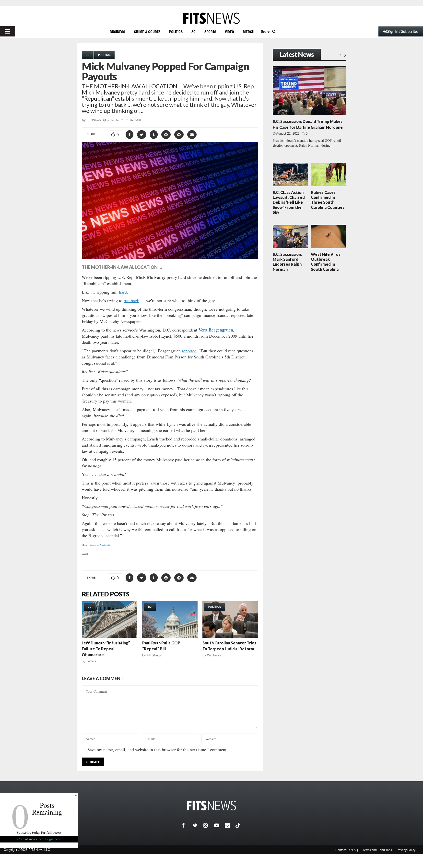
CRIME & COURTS (147, 31)
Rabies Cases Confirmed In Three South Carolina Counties (327, 200)
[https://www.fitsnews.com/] (211, 18)
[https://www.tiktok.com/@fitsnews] (238, 825)
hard (123, 292)
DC (88, 54)
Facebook (104, 544)
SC (193, 31)
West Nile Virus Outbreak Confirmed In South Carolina (326, 262)
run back (131, 300)
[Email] (230, 825)
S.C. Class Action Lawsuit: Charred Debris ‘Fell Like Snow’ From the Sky (289, 202)
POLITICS (176, 31)
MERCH (248, 31)
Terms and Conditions (377, 850)
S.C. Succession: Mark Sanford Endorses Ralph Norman (287, 262)
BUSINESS (117, 31)
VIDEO (229, 31)
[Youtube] (219, 825)
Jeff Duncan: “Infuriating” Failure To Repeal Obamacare (106, 648)
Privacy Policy (406, 850)
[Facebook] (187, 825)
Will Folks (214, 655)
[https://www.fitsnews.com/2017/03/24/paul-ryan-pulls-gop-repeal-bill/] (170, 619)
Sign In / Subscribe (402, 31)
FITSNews (94, 120)
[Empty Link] (340, 55)
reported (189, 351)
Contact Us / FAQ (346, 850)
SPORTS (210, 31)
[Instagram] (208, 825)
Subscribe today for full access (39, 832)
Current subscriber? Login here (39, 839)
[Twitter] (197, 825)
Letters (91, 661)
